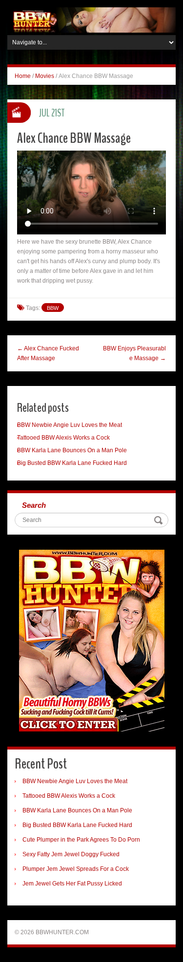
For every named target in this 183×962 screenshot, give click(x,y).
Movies (44, 76)
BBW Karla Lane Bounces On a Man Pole (72, 450)
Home (23, 76)
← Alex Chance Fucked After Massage (48, 353)
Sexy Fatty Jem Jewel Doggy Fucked (71, 854)
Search (34, 505)
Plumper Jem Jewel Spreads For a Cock (75, 869)
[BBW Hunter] (91, 19)
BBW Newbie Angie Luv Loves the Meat (69, 425)
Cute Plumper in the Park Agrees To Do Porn (81, 839)
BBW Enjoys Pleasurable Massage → (134, 353)
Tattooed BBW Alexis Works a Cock (63, 437)
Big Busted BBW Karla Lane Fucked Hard (72, 463)
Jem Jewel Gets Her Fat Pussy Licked (72, 883)
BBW (53, 308)
